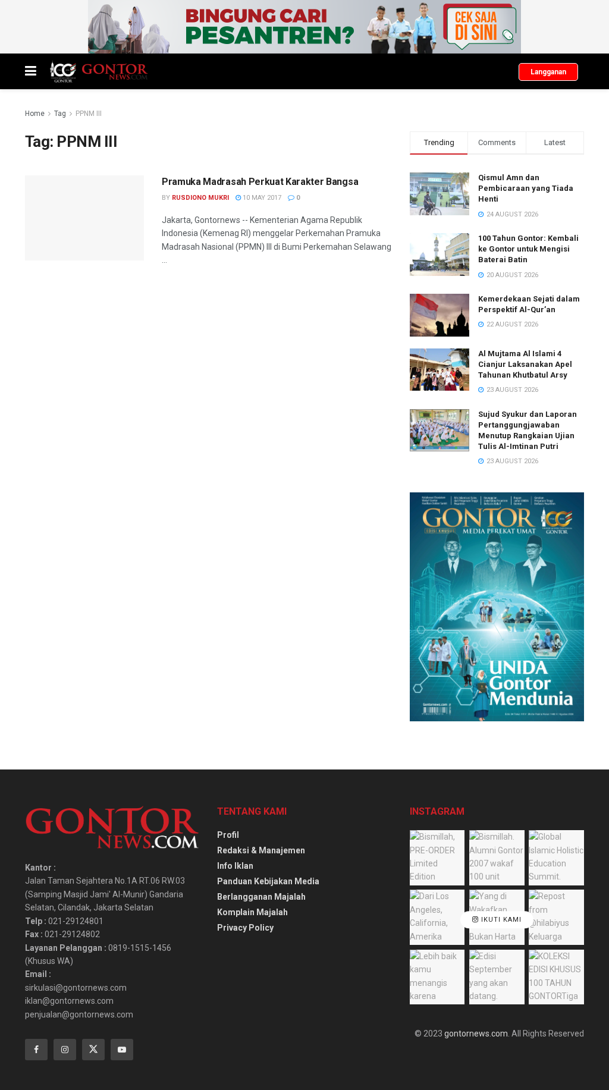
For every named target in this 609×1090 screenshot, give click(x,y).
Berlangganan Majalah (261, 896)
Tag (60, 113)
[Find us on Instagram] (65, 1049)
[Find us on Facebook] (36, 1049)
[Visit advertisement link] (304, 27)
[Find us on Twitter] (93, 1049)
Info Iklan (235, 866)
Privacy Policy (245, 927)
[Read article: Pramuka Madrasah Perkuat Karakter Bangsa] (84, 217)
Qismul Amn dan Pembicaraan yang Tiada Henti (525, 188)
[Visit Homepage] (98, 71)
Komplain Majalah (252, 912)
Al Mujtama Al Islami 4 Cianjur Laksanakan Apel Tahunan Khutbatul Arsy (525, 364)
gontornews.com (476, 1033)
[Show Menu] (30, 71)
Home (35, 113)
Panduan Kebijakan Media (268, 881)
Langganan (548, 72)
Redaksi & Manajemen (261, 850)
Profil (228, 835)
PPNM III (89, 113)
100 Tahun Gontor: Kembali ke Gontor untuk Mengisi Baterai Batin (528, 249)
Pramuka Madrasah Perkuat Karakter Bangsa (260, 181)
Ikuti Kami (500, 919)
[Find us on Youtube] (122, 1049)
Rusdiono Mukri (200, 198)
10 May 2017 (261, 198)
